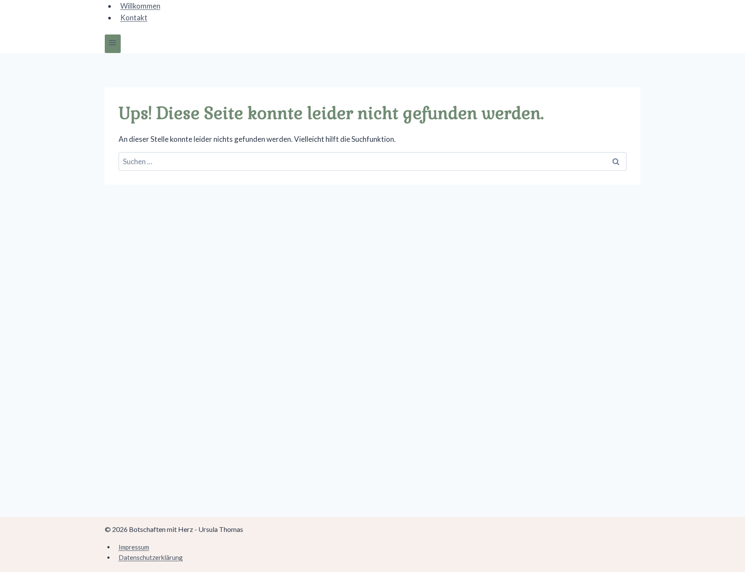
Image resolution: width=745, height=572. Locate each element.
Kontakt (133, 17)
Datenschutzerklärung (151, 557)
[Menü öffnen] (113, 43)
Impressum (134, 547)
